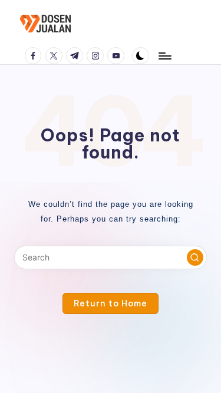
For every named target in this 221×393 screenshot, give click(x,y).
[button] (195, 257)
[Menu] (164, 55)
